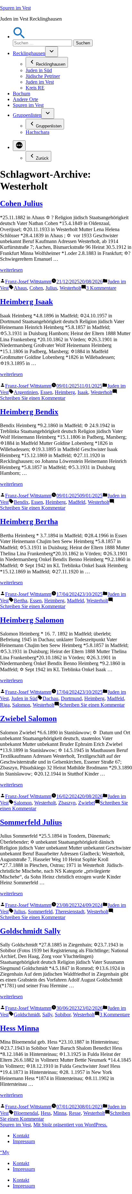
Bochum (21, 93)
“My (4, 1152)
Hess (46, 1113)
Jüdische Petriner (43, 76)
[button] (19, 36)
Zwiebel (86, 802)
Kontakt (21, 1135)
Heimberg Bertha (29, 521)
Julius (51, 288)
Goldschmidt (27, 1014)
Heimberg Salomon (32, 620)
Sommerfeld (40, 911)
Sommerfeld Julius (31, 822)
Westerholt (70, 288)
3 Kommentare (101, 288)
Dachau (50, 698)
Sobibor (62, 1014)
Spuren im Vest (15, 8)
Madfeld (76, 502)
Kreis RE (35, 87)
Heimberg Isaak (26, 301)
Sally (47, 1014)
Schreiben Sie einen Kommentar (32, 398)
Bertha (20, 600)
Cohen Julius (21, 203)
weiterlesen (11, 270)
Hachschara (37, 132)
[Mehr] (19, 145)
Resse (75, 1113)
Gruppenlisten (27, 115)
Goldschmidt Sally (30, 931)
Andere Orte (25, 99)
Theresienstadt (69, 911)
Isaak (83, 392)
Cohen (36, 288)
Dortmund (71, 698)
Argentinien (26, 392)
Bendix (21, 502)
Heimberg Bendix (29, 412)
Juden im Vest (40, 82)
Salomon (21, 705)
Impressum (24, 1141)
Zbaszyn (67, 802)
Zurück (42, 158)
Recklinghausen (29, 53)
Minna (59, 1113)
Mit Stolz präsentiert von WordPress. (70, 1124)
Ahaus (20, 288)
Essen (46, 392)
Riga (5, 705)
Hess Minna (19, 1028)
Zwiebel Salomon (28, 718)
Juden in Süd (39, 70)
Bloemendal (26, 1113)
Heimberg (65, 392)
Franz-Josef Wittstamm (28, 281)
